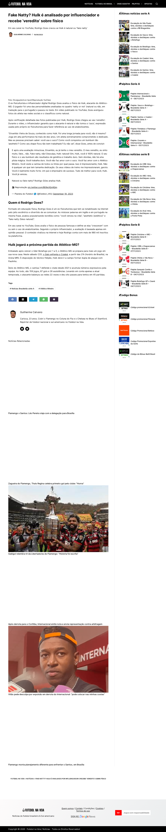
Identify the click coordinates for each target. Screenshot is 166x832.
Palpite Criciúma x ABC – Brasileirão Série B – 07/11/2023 (141, 236)
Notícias (89, 4)
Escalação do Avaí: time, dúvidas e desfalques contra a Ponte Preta (143, 213)
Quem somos (68, 808)
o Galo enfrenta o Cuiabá (55, 254)
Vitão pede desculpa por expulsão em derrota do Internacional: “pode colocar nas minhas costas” (56, 694)
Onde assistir (123, 4)
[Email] (54, 299)
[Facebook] (12, 299)
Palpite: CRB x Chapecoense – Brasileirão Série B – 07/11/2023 (143, 248)
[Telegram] (33, 299)
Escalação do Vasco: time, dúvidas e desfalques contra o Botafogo (143, 37)
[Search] (157, 4)
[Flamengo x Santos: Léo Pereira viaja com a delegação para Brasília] (58, 378)
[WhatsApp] (43, 299)
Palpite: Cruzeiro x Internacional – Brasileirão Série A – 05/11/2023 (141, 142)
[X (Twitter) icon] (22, 329)
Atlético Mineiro (46, 288)
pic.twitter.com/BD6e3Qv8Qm (42, 187)
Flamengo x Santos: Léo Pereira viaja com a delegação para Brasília (41, 413)
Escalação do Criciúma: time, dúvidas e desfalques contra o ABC (143, 189)
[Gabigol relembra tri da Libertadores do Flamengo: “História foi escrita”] (58, 518)
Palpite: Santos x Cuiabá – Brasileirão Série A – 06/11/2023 (142, 119)
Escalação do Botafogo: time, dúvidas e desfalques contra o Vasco (143, 49)
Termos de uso (83, 811)
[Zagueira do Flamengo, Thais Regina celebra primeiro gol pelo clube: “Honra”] (58, 448)
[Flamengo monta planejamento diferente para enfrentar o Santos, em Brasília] (58, 729)
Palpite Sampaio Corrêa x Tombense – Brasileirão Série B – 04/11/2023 (143, 272)
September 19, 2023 (63, 194)
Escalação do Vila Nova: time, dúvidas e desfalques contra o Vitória (143, 201)
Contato (79, 808)
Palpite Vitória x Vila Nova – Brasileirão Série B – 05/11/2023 (142, 260)
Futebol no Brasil (103, 4)
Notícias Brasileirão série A (22, 288)
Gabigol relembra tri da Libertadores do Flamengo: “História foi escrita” (43, 553)
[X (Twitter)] (23, 299)
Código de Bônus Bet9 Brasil (143, 354)
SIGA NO (75, 816)
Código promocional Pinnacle (143, 319)
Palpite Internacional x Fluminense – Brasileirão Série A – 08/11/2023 (143, 96)
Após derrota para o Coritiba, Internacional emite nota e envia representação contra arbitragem (55, 624)
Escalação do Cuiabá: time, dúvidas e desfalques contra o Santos (143, 60)
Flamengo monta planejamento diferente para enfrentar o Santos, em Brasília (46, 764)
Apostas (148, 4)
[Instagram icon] (27, 329)
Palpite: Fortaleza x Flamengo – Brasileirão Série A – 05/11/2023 (143, 131)
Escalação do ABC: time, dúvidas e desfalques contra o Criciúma (143, 178)
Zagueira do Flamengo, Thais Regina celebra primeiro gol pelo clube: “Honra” (46, 483)
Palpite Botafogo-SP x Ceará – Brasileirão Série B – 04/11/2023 (143, 283)
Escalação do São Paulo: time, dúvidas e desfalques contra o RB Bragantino (142, 25)
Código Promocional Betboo (142, 331)
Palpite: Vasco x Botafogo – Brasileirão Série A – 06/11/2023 (142, 107)
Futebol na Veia (18, 779)
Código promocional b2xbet (142, 307)
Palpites (136, 4)
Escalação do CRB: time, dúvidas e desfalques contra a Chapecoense (143, 166)
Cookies (99, 808)
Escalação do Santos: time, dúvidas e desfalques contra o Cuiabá (143, 72)
